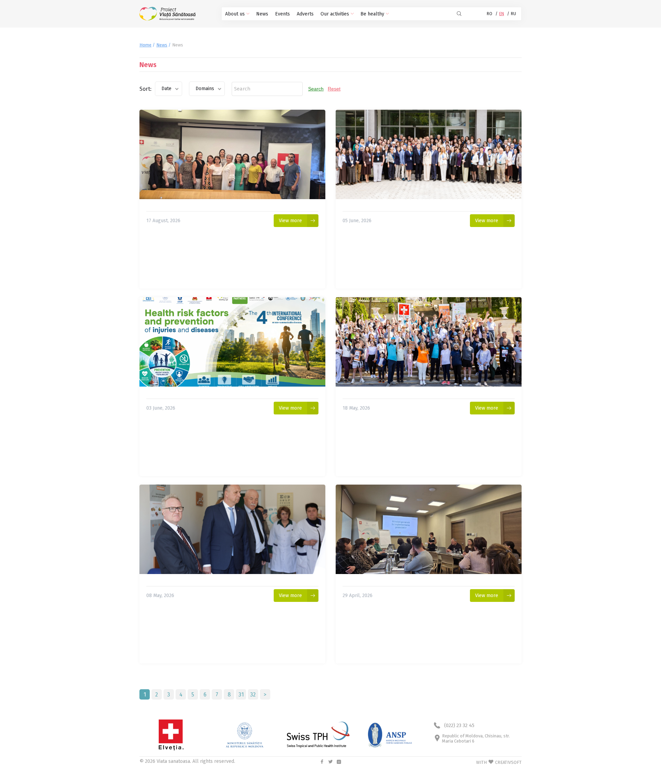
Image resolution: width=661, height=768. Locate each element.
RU (513, 13)
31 (241, 694)
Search (316, 88)
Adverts (305, 14)
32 (253, 694)
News (262, 14)
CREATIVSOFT (508, 762)
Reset (334, 88)
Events (282, 14)
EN (501, 13)
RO (489, 13)
